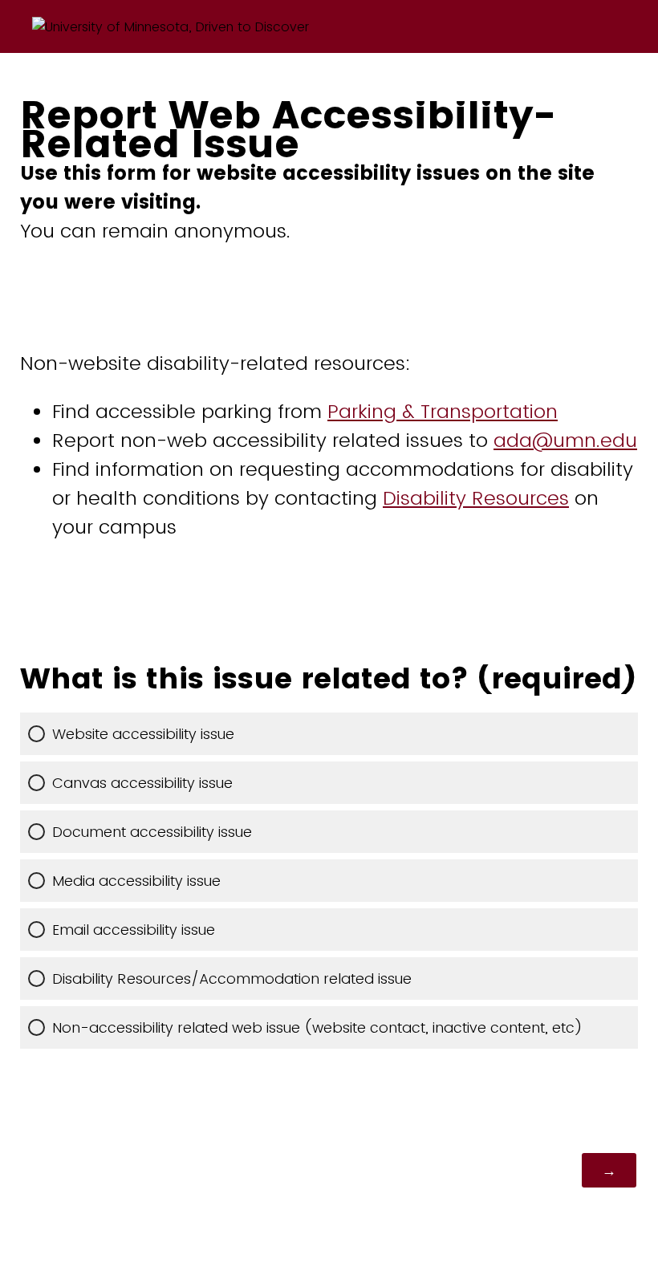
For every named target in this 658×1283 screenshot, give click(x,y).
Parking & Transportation (442, 411)
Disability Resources (476, 498)
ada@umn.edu (565, 440)
